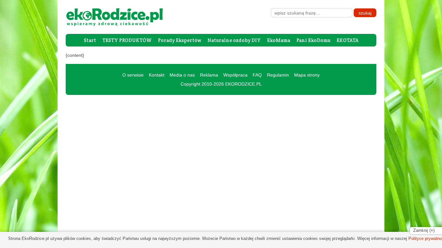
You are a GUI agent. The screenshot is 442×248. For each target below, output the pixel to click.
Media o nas (182, 75)
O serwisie (133, 75)
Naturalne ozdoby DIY (234, 40)
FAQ (257, 75)
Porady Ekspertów (179, 40)
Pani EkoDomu (313, 40)
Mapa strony (307, 75)
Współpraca (235, 75)
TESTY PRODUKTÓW (127, 40)
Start (90, 40)
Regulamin (278, 75)
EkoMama (278, 40)
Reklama (209, 75)
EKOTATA (348, 40)
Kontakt (156, 75)
